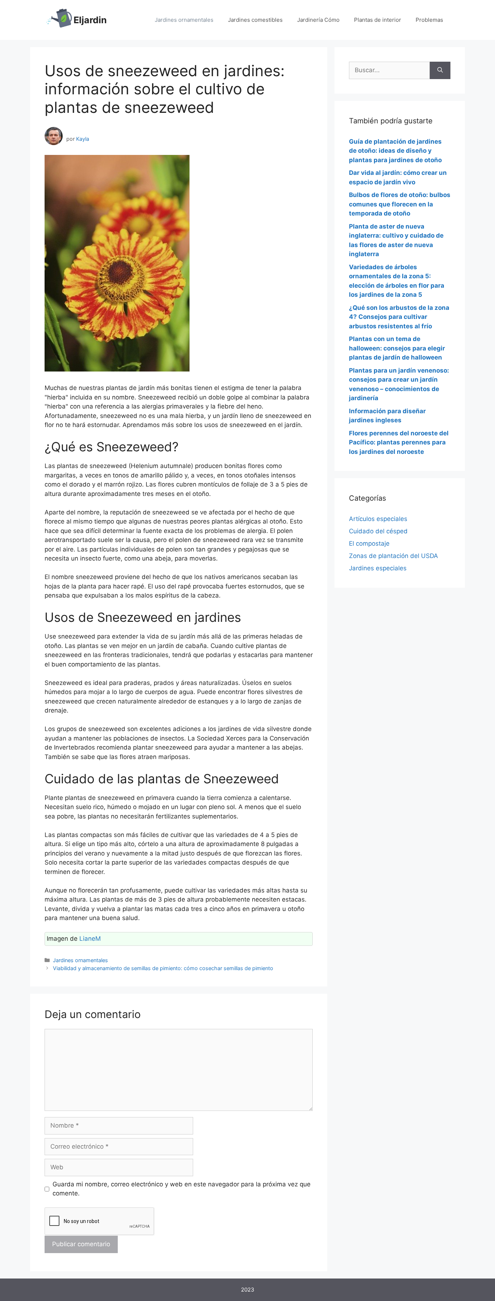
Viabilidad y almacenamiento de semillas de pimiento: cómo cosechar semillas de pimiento (163, 968)
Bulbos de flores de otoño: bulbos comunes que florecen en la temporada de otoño (399, 204)
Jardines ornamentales (184, 19)
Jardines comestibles (255, 19)
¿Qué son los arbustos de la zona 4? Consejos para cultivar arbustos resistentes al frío (399, 317)
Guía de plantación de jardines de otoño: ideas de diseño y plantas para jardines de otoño (395, 151)
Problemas (429, 19)
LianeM (90, 938)
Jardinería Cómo (318, 19)
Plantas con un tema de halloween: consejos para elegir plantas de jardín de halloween (397, 348)
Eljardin (90, 20)
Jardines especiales (378, 568)
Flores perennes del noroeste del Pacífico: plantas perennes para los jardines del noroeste (399, 442)
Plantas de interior (377, 19)
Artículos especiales (378, 518)
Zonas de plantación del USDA (393, 555)
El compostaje (369, 543)
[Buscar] (440, 70)
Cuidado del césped (378, 531)
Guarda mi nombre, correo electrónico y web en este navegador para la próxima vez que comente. (182, 1189)
